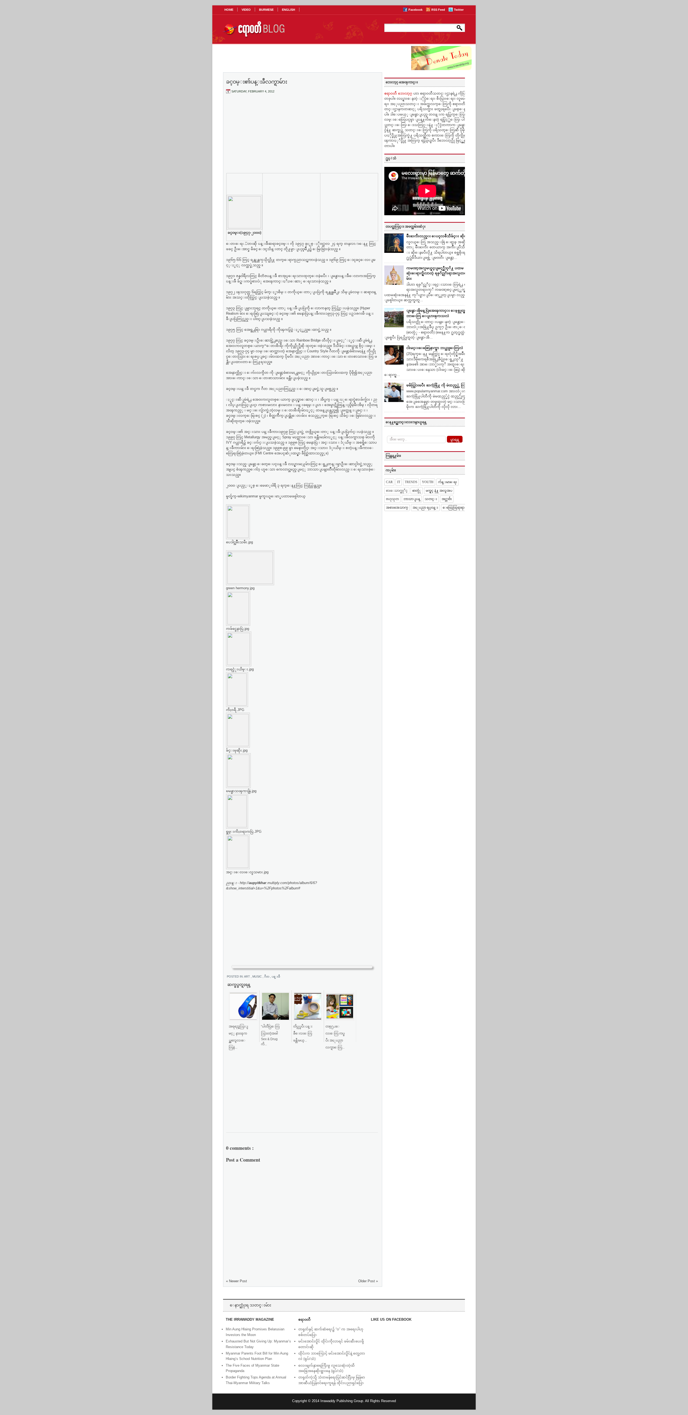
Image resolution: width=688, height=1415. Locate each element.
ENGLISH (288, 9)
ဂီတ (267, 976)
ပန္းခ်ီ (276, 976)
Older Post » (368, 1281)
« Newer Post (236, 1281)
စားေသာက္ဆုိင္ (397, 491)
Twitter (459, 9)
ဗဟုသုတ (392, 499)
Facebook (415, 9)
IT (398, 482)
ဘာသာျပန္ (411, 499)
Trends (411, 482)
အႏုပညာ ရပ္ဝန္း (425, 507)
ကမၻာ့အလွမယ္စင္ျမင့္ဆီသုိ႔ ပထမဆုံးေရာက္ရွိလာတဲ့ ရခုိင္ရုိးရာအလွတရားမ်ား (438, 273)
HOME (228, 9)
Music (257, 976)
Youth (427, 482)
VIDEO (246, 9)
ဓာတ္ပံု (416, 491)
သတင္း (431, 499)
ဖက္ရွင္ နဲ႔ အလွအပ (439, 491)
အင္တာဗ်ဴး (447, 499)
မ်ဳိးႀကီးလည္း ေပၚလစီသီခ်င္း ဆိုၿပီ (437, 236)
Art (247, 976)
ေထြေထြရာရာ (453, 507)
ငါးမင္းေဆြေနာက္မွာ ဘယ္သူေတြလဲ (434, 348)
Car (389, 482)
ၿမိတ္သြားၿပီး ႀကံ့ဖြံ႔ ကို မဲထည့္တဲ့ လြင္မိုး (438, 385)
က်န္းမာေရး (447, 482)
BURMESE (266, 9)
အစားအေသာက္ (397, 507)
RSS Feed (438, 9)
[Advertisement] (302, 137)
